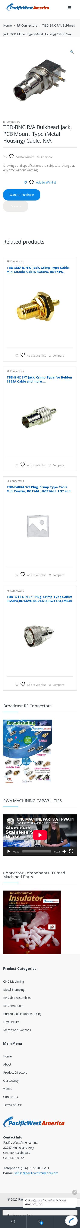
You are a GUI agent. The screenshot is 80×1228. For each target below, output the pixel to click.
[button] (72, 52)
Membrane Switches (17, 1030)
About (7, 1064)
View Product (69, 341)
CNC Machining (13, 981)
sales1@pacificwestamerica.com (36, 1173)
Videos (7, 1089)
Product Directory (15, 1072)
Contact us (10, 1097)
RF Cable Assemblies (17, 998)
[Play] (9, 851)
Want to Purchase (22, 195)
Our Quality (10, 1081)
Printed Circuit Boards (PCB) (22, 1014)
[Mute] (64, 851)
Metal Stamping (14, 990)
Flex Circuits (11, 1022)
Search (13, 1221)
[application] (40, 835)
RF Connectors (27, 25)
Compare (47, 157)
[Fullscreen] (71, 851)
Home (7, 25)
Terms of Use (12, 1105)
